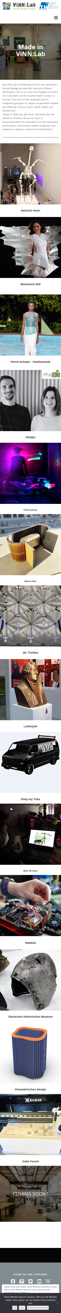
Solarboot (30, 942)
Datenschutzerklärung (38, 1307)
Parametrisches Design (30, 1089)
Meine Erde (30, 581)
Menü (55, 17)
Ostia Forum (30, 1161)
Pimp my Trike (30, 799)
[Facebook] (13, 1281)
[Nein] (57, 1303)
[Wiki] (48, 1281)
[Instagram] (21, 1281)
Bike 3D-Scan (30, 870)
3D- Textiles (30, 652)
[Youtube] (39, 1281)
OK (14, 1307)
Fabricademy (30, 510)
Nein (22, 1307)
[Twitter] (30, 1281)
